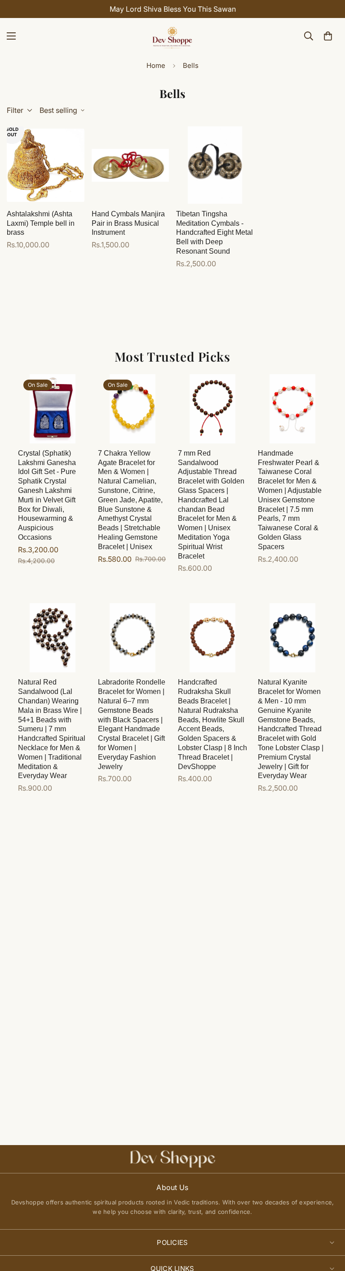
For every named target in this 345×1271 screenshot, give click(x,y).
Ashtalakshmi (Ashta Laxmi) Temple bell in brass (41, 223)
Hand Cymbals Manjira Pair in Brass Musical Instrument (128, 223)
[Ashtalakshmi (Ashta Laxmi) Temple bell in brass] (45, 165)
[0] (328, 36)
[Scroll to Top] (327, 1222)
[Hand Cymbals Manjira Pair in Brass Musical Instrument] (130, 165)
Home (155, 65)
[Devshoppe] (172, 36)
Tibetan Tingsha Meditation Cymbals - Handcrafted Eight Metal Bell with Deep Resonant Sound (214, 232)
